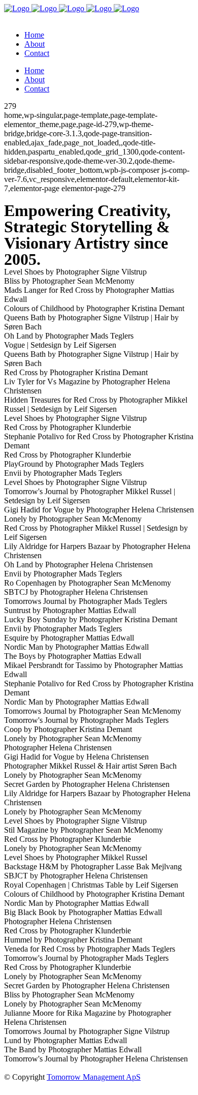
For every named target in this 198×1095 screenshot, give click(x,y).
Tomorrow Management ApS (94, 1077)
